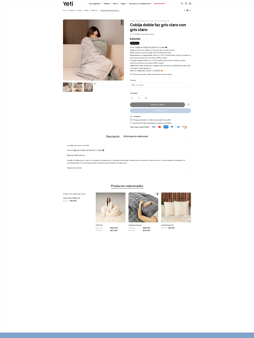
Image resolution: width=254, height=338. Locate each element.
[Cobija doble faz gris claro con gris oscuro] (176, 207)
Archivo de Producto (187, 10)
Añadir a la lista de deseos (188, 104)
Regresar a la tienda (74, 168)
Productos (71, 10)
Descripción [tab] (113, 136)
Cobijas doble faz (94, 10)
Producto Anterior (184, 10)
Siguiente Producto (190, 10)
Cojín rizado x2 (134, 225)
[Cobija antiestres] (111, 207)
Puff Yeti (66, 225)
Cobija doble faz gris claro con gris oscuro (178, 225)
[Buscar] (182, 3)
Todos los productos (162, 21)
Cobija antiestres (102, 225)
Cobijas (86, 10)
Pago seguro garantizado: (140, 127)
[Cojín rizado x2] (143, 207)
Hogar (79, 10)
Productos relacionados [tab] (127, 186)
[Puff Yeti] (78, 207)
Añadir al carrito (158, 105)
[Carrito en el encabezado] (190, 3)
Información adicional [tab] (136, 136)
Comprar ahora (160, 111)
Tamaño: (133, 80)
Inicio (64, 10)
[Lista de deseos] (186, 3)
